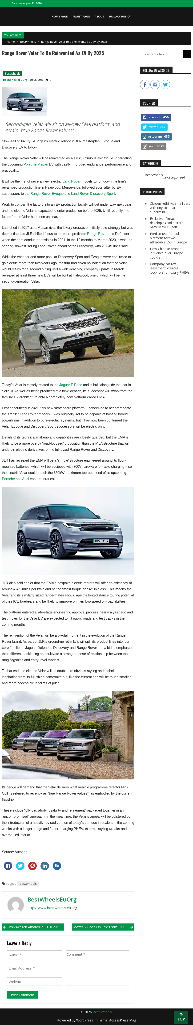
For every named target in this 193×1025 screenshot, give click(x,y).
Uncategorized (174, 177)
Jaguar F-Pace (70, 385)
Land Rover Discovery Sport (93, 193)
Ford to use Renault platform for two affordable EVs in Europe (168, 237)
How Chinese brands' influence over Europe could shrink (166, 253)
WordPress (85, 1020)
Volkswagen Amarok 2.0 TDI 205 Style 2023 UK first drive (36, 927)
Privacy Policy (120, 16)
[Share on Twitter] (20, 869)
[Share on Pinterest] (32, 869)
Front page (81, 16)
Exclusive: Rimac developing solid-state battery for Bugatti (166, 222)
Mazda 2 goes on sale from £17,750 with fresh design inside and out (103, 927)
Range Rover (97, 234)
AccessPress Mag (122, 1020)
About (99, 16)
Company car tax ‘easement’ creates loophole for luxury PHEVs (169, 268)
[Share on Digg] (57, 869)
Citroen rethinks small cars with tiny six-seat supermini (170, 207)
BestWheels (28, 42)
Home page (60, 16)
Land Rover (71, 181)
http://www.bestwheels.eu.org (52, 907)
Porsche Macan (36, 164)
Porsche (8, 479)
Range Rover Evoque (47, 193)
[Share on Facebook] (8, 869)
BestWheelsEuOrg (15, 79)
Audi (25, 479)
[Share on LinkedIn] (44, 869)
